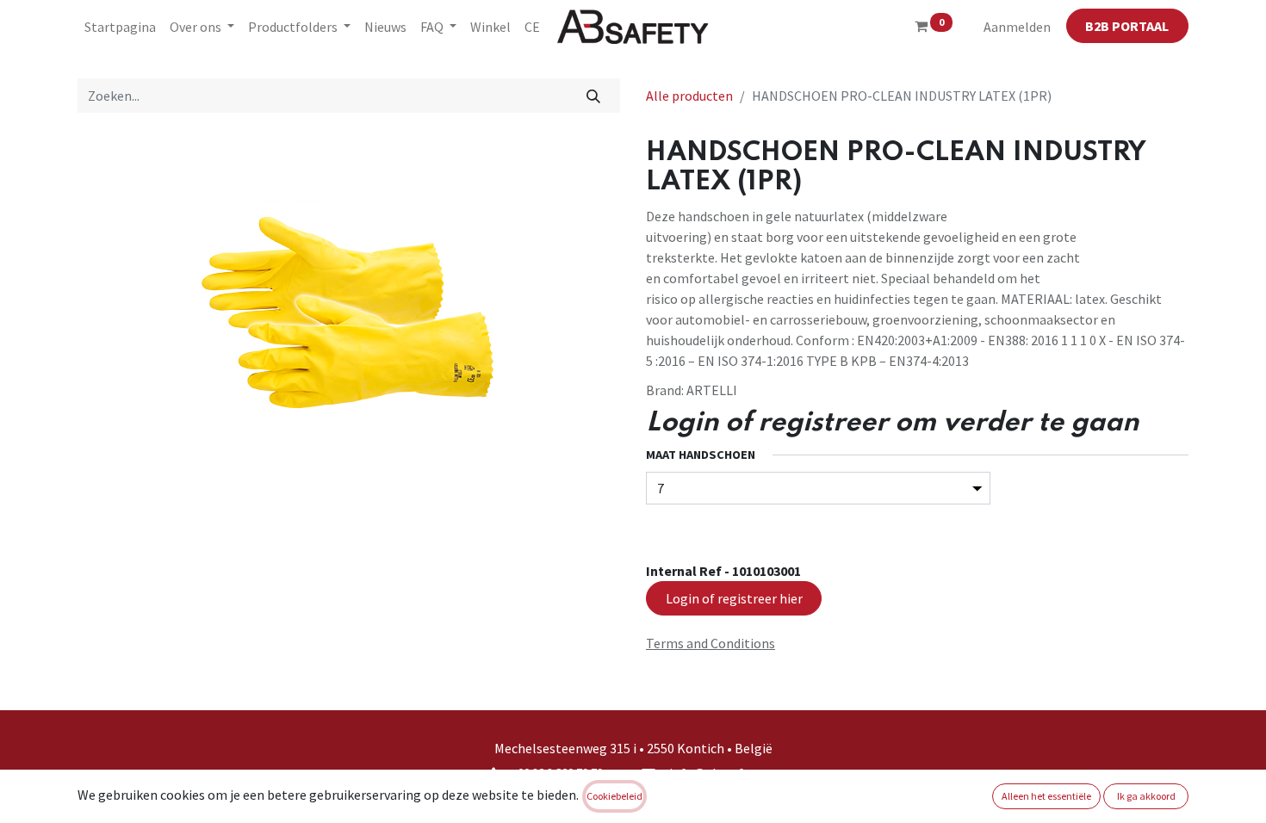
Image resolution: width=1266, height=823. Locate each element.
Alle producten (689, 95)
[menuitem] (120, 26)
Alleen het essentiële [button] (1046, 795)
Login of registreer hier (734, 598)
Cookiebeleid (614, 795)
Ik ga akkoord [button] (1146, 795)
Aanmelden (1017, 26)
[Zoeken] (594, 95)
